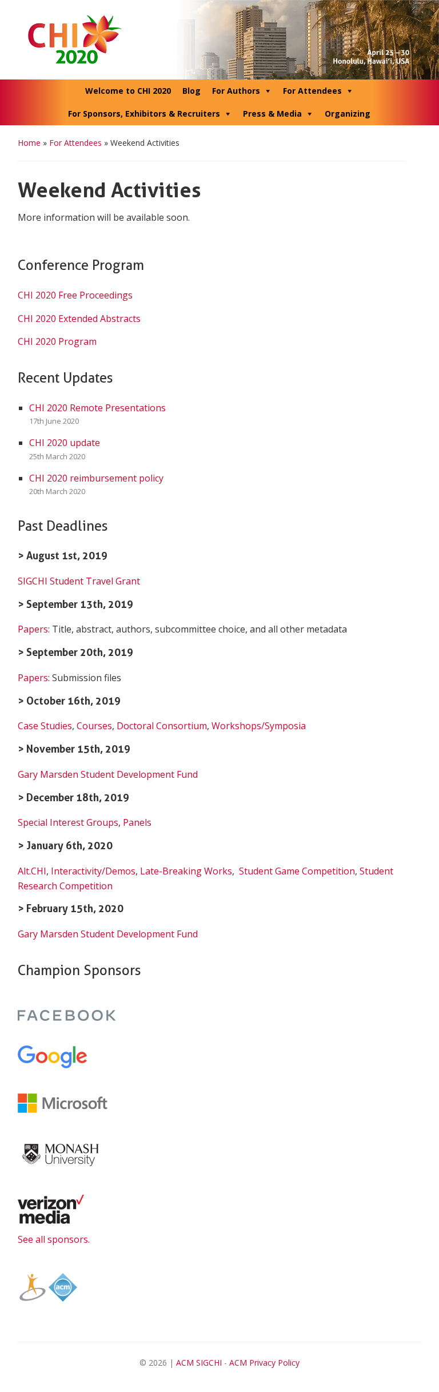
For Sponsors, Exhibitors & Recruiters (144, 113)
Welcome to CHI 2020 (128, 90)
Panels (137, 822)
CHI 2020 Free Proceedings (75, 295)
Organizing (347, 113)
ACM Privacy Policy (264, 1362)
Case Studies (45, 725)
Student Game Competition (297, 871)
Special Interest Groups (68, 822)
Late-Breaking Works (186, 871)
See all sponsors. (54, 1239)
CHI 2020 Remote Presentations (97, 407)
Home (29, 142)
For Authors (236, 90)
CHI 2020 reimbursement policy (96, 478)
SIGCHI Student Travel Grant (79, 581)
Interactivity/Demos (93, 871)
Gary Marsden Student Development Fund (108, 774)
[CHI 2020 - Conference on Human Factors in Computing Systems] (220, 39)
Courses (94, 725)
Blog (191, 90)
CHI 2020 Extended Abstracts (79, 318)
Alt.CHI (32, 871)
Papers (33, 629)
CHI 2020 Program (57, 341)
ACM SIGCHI (199, 1362)
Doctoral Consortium (162, 725)
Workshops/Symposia (258, 725)
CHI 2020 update (64, 442)
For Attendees (312, 90)
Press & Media (272, 113)
